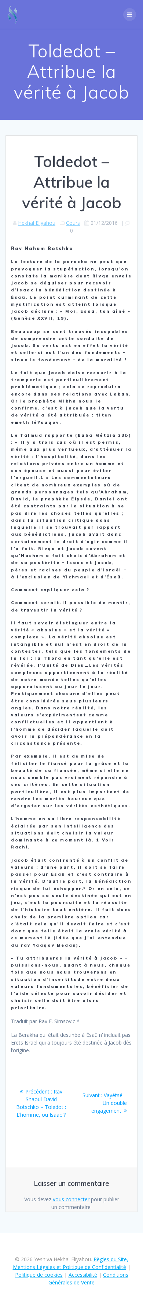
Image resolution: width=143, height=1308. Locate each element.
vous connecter (71, 1199)
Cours (73, 222)
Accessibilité (83, 1274)
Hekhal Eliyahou (36, 222)
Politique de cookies (39, 1274)
